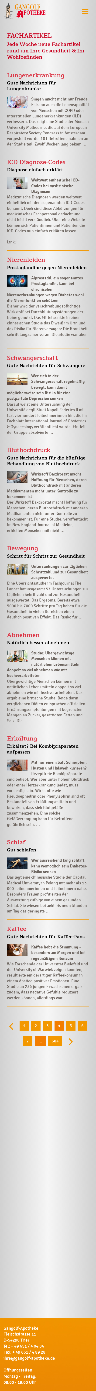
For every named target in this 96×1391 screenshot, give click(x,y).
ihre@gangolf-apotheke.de (29, 1358)
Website (78, 219)
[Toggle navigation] (85, 11)
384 (55, 1041)
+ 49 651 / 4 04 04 (27, 1346)
